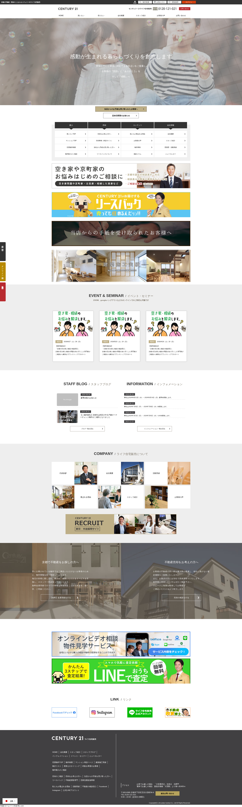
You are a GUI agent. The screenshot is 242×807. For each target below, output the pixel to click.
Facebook (103, 786)
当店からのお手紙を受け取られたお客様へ (121, 109)
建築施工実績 (101, 762)
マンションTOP (71, 141)
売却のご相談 (57, 776)
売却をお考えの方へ (104, 134)
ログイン (189, 2)
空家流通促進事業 (88, 780)
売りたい (101, 15)
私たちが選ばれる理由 (137, 134)
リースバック (57, 780)
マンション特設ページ (84, 762)
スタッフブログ (89, 752)
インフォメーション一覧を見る (154, 429)
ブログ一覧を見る (87, 429)
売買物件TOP (57, 762)
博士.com (20, 806)
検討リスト (56, 766)
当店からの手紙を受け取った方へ (97, 776)
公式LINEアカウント (71, 790)
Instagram (56, 790)
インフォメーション (60, 756)
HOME (61, 15)
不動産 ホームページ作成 (8, 806)
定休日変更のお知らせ (121, 116)
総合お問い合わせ (167, 793)
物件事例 (137, 147)
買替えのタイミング (72, 766)
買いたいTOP (71, 134)
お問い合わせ (184, 8)
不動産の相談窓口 (89, 786)
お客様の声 (161, 15)
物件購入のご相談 (71, 154)
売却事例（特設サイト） (104, 141)
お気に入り (161, 2)
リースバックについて (104, 154)
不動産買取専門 (72, 780)
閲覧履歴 (175, 2)
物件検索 (69, 762)
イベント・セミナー (79, 756)
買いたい (81, 15)
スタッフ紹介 (141, 15)
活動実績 (76, 786)
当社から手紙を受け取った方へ (104, 147)
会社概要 (121, 15)
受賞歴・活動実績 (171, 147)
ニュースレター (170, 154)
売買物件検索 (71, 147)
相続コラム (137, 154)
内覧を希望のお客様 (90, 766)
